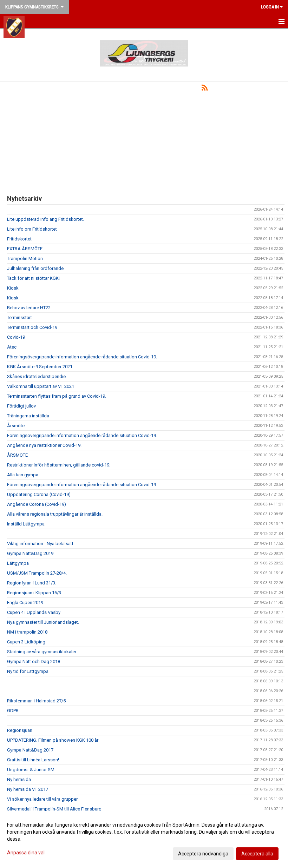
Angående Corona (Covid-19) (36, 504)
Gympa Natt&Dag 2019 (30, 553)
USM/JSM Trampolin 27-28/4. (37, 573)
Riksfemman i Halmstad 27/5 (36, 700)
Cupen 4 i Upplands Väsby (33, 612)
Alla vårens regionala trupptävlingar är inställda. (55, 514)
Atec (12, 347)
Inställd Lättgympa (26, 524)
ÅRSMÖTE (17, 455)
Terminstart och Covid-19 (32, 327)
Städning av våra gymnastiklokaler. (42, 651)
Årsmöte (16, 425)
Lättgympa (18, 563)
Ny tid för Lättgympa (27, 671)
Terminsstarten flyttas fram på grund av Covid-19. (56, 396)
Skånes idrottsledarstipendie (36, 376)
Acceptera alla (257, 853)
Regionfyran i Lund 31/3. (31, 582)
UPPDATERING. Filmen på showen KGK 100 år (52, 740)
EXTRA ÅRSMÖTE (24, 248)
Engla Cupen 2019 (25, 602)
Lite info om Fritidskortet (32, 229)
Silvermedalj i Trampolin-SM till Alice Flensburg (54, 809)
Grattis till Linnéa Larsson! (33, 759)
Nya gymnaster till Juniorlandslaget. (43, 622)
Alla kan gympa (22, 474)
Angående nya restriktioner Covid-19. (44, 445)
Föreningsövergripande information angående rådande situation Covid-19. (82, 356)
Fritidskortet (19, 238)
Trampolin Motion (25, 258)
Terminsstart (19, 317)
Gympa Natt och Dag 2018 (33, 661)
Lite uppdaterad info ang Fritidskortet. (45, 219)
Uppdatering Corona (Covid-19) (39, 494)
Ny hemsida (19, 779)
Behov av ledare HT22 (29, 307)
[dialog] (144, 839)
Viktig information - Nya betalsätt (40, 543)
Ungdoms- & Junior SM (30, 769)
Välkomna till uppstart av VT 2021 (40, 386)
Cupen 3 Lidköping (26, 641)
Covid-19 (16, 337)
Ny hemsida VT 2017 (27, 789)
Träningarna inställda (28, 415)
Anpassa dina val (26, 852)
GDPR (13, 710)
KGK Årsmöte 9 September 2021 (39, 366)
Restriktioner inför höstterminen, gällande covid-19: (58, 465)
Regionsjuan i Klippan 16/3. (34, 592)
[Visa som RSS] (205, 89)
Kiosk (13, 288)
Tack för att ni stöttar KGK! (33, 278)
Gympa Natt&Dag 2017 (30, 750)
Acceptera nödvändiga (203, 853)
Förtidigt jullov (21, 406)
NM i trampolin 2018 (27, 632)
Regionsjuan (19, 730)
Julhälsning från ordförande (35, 268)
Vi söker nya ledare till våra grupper (42, 799)
